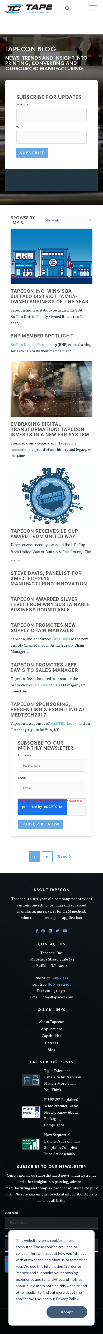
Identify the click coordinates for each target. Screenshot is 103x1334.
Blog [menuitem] (51, 1049)
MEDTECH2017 (63, 723)
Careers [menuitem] (51, 1043)
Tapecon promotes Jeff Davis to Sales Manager (44, 667)
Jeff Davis (41, 685)
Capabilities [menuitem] (51, 1035)
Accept (67, 1312)
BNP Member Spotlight (42, 336)
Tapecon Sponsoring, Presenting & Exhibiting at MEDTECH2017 (48, 709)
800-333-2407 (59, 984)
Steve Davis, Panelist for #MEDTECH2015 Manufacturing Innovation (49, 578)
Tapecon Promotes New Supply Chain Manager (43, 627)
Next (62, 856)
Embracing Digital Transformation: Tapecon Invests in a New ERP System (50, 429)
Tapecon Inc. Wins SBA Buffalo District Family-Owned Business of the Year (49, 296)
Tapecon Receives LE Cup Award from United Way (44, 533)
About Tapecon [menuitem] (51, 1021)
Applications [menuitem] (51, 1028)
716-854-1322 (57, 978)
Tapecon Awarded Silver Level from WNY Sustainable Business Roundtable (50, 604)
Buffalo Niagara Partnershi (33, 344)
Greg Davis (61, 639)
